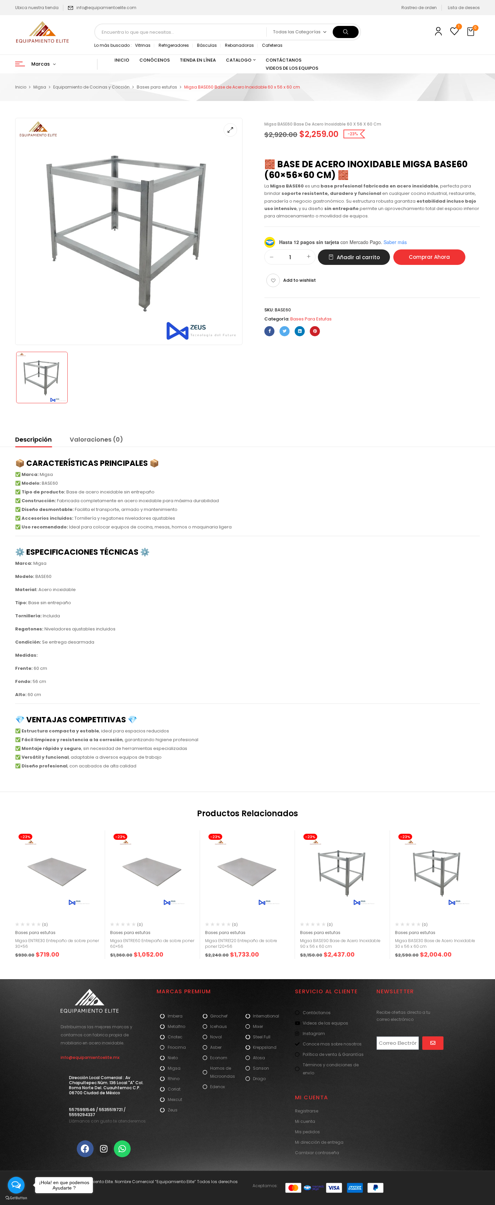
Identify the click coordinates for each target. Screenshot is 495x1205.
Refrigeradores (174, 45)
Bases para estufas (157, 87)
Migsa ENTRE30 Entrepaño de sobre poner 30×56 (57, 943)
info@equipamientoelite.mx (90, 1057)
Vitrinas (143, 45)
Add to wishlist (299, 280)
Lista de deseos (464, 7)
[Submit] (432, 1043)
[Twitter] (284, 331)
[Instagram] (103, 1148)
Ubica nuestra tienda (37, 7)
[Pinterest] (315, 331)
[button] (471, 32)
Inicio (20, 87)
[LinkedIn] (300, 331)
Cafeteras (272, 45)
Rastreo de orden (419, 7)
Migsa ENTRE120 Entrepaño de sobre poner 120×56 (241, 943)
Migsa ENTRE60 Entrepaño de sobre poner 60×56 (152, 943)
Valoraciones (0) (96, 439)
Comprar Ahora (429, 257)
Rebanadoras (239, 45)
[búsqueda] (346, 32)
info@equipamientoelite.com (106, 7)
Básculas (207, 45)
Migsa (39, 87)
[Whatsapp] (122, 1148)
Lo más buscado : (113, 45)
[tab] (33, 441)
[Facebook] (269, 331)
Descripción (33, 439)
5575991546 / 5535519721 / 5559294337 (97, 1112)
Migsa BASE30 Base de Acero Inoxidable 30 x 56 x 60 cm (435, 943)
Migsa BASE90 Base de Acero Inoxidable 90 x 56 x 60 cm (340, 943)
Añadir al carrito (358, 257)
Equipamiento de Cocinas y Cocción (91, 87)
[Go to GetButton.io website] (16, 1198)
